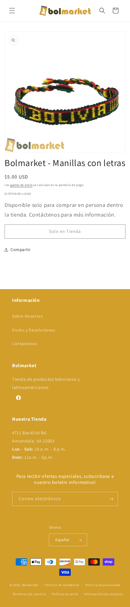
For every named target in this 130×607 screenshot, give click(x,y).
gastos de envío (21, 185)
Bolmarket (30, 585)
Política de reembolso (62, 585)
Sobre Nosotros (27, 316)
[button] (12, 10)
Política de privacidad (102, 585)
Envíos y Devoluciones (33, 330)
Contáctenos (24, 343)
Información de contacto (103, 594)
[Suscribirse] (111, 499)
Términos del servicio (29, 594)
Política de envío (65, 594)
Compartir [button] (21, 249)
